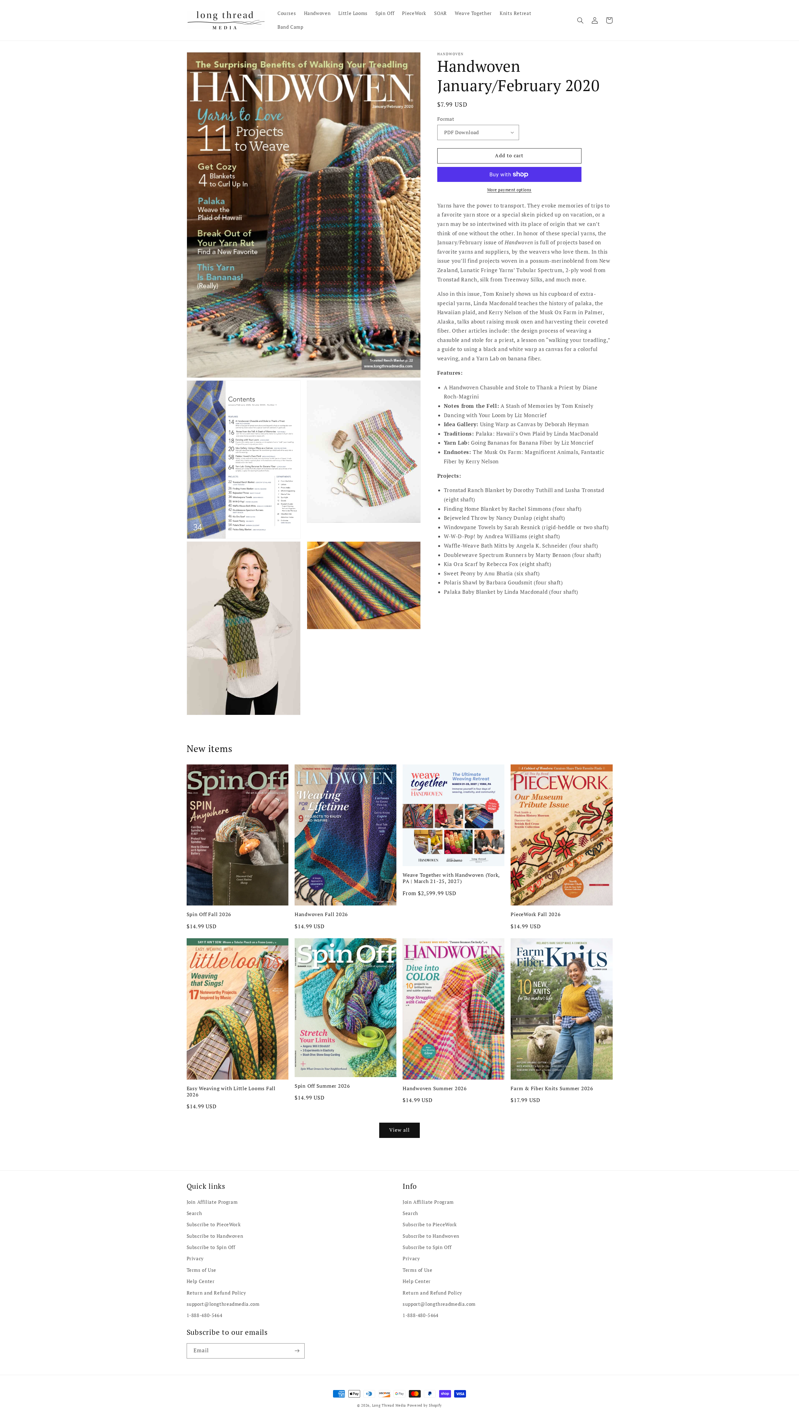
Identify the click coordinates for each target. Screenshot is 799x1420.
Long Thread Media (389, 1405)
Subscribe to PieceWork (214, 1224)
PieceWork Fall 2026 (536, 914)
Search (194, 1213)
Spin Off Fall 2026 (209, 914)
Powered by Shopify (424, 1405)
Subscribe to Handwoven (215, 1236)
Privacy (195, 1258)
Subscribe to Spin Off (211, 1247)
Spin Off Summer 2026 (322, 1086)
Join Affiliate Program (212, 1202)
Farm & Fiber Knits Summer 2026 (552, 1088)
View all (399, 1130)
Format (445, 118)
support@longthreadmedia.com (223, 1304)
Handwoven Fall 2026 (321, 914)
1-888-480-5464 (205, 1315)
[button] (580, 20)
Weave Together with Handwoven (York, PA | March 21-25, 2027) (451, 878)
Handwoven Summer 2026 (435, 1088)
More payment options (509, 190)
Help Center (201, 1281)
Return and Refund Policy (216, 1293)
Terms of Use (202, 1270)
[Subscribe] (297, 1351)
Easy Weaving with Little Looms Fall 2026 (231, 1091)
